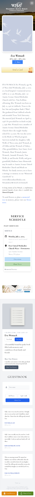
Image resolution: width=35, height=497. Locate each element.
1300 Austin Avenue (16, 252)
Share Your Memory (11, 367)
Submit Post (17, 400)
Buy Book (18, 339)
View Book (9, 339)
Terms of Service (22, 488)
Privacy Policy (13, 488)
